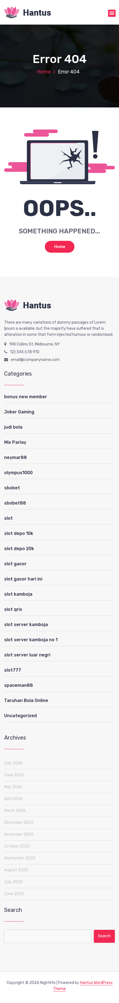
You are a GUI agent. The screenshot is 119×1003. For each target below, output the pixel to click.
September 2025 (19, 858)
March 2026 (15, 810)
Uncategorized (20, 715)
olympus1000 (18, 472)
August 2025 (16, 870)
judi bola (13, 427)
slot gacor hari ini (23, 579)
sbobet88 (15, 503)
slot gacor (15, 563)
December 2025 (18, 822)
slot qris (13, 609)
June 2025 (14, 893)
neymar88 (15, 457)
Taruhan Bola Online (26, 700)
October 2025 (17, 846)
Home (44, 72)
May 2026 (13, 787)
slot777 (12, 670)
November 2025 (18, 834)
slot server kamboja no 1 (31, 639)
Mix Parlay (15, 442)
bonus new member (25, 396)
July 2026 (13, 763)
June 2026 (14, 775)
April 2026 (13, 798)
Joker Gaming (19, 412)
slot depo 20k (19, 548)
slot (8, 518)
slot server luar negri (27, 655)
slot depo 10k (18, 533)
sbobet (12, 487)
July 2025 (13, 882)
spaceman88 (18, 685)
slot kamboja (18, 594)
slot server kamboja (26, 624)
